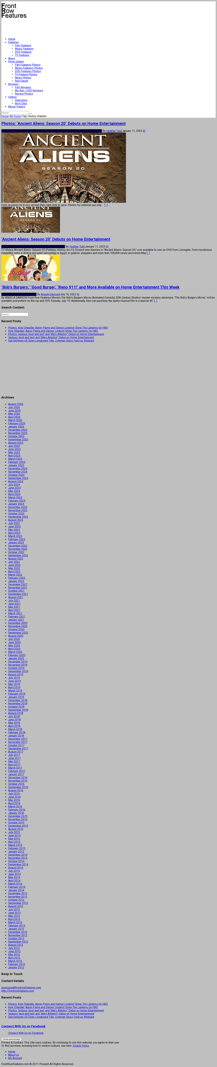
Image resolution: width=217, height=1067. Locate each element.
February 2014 (16, 887)
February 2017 (16, 771)
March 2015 (15, 845)
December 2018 (17, 700)
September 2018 (18, 710)
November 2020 (17, 626)
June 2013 (14, 912)
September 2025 (18, 439)
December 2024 (17, 468)
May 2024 (14, 491)
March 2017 (15, 768)
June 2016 (14, 796)
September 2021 (18, 594)
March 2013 (15, 922)
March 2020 (15, 652)
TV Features (22, 55)
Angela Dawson (50, 294)
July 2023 (14, 523)
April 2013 (14, 919)
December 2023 (17, 507)
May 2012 (14, 954)
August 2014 (15, 867)
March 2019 (15, 690)
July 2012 (14, 948)
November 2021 (17, 587)
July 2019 (14, 677)
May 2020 (14, 645)
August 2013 (15, 906)
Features (13, 42)
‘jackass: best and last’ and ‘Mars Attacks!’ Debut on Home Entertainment (51, 337)
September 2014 (18, 864)
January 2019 (16, 697)
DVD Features (23, 52)
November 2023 (17, 510)
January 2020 (16, 658)
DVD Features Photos (28, 71)
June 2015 (14, 835)
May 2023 (14, 529)
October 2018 (16, 706)
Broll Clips (21, 103)
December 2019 (17, 661)
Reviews (13, 84)
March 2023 (15, 536)
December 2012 (17, 932)
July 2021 (14, 600)
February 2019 (16, 693)
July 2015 (14, 832)
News (11, 58)
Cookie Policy (81, 1045)
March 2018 (15, 729)
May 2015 (14, 838)
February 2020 (16, 655)
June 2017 (14, 758)
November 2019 (17, 664)
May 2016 (14, 800)
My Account (15, 1058)
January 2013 (16, 928)
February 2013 (16, 925)
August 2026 (15, 404)
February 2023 (16, 539)
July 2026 (14, 407)
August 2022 (15, 558)
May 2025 (14, 452)
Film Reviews (23, 87)
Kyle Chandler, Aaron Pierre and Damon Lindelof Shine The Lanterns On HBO (53, 331)
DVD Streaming (38, 246)
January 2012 (16, 967)
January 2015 (16, 851)
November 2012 (17, 935)
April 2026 (14, 417)
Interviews (21, 100)
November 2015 (17, 819)
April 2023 (14, 533)
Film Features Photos (28, 64)
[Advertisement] (63, 26)
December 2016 (17, 777)
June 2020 (14, 642)
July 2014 (14, 871)
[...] (106, 205)
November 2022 (17, 549)
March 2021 (15, 613)
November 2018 (17, 703)
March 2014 (15, 883)
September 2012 (18, 941)
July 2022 (14, 561)
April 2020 (14, 648)
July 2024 (14, 484)
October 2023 (16, 513)
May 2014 (14, 877)
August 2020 (15, 636)
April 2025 (14, 455)
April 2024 (14, 494)
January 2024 (16, 504)
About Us (13, 1054)
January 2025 (16, 465)
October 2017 (16, 745)
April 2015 (14, 842)
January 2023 (16, 542)
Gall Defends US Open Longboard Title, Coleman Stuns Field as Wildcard (51, 340)
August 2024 (15, 481)
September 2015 (18, 825)
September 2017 (18, 748)
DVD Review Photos (39, 130)
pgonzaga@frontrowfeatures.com (21, 987)
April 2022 (14, 571)
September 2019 (18, 671)
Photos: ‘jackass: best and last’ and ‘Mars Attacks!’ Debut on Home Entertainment (56, 334)
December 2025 (17, 430)
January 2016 (16, 813)
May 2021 (14, 607)
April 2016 (14, 803)
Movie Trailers (16, 106)
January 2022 (16, 581)
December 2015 (17, 816)
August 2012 (15, 945)
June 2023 (14, 526)
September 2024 (18, 478)
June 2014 (14, 874)
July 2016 (14, 793)
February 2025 (16, 462)
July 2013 (14, 909)
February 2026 (16, 423)
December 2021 (17, 584)
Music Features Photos (29, 68)
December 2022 (17, 545)
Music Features (24, 48)
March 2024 (15, 497)
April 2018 (14, 726)
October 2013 (16, 899)
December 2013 (17, 893)
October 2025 (16, 436)
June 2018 (14, 719)
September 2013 (18, 903)
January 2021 (16, 619)
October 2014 (16, 861)
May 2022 (14, 568)
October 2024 (16, 475)
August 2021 (15, 597)
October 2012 (16, 938)
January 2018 (16, 735)
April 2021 (14, 610)
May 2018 (14, 722)
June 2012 (14, 951)
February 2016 (16, 809)
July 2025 (14, 446)
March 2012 (15, 961)
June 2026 (14, 410)
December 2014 (17, 854)
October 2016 (16, 784)
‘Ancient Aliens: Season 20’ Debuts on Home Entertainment (55, 239)
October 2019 (16, 668)
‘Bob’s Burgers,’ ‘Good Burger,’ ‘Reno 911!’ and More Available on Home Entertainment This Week (90, 287)
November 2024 (17, 471)
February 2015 (16, 848)
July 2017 (14, 755)
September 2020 (18, 632)
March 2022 (15, 574)
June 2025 (14, 449)
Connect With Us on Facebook (23, 1026)
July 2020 (14, 639)
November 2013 (17, 896)
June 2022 (14, 565)
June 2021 (14, 603)
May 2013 (14, 916)
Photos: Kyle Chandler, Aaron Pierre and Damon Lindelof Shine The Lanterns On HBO (58, 327)
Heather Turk (113, 130)
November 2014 (17, 858)
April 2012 (14, 957)
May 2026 (14, 413)
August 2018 (15, 713)
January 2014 (16, 890)
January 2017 (16, 774)
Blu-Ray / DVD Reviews (29, 90)
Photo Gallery (16, 61)
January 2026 (16, 426)
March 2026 (15, 420)
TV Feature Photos (26, 74)
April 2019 (14, 687)
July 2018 (14, 716)
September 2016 (18, 787)
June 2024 (14, 487)
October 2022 (16, 552)
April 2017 (14, 764)
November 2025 (17, 433)
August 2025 (15, 442)
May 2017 (14, 761)
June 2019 (14, 681)
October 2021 (16, 590)
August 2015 (15, 829)
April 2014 (14, 880)
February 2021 (16, 616)
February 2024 (16, 500)
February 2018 (16, 732)
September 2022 (18, 555)
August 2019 (15, 674)
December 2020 (17, 623)
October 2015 (16, 822)
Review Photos (24, 93)
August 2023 (15, 520)
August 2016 (15, 790)
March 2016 (15, 806)
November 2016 (17, 780)
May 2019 (14, 684)
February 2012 (16, 964)
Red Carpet (21, 81)
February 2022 (16, 578)
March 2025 (15, 458)
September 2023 (18, 516)
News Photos (23, 77)
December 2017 (17, 739)
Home (11, 39)
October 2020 (16, 629)
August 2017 (15, 751)
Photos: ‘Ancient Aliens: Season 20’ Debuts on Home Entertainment (63, 123)
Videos (12, 97)
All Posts (15, 116)
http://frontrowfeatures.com (17, 990)
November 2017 (17, 742)
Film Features (23, 45)
